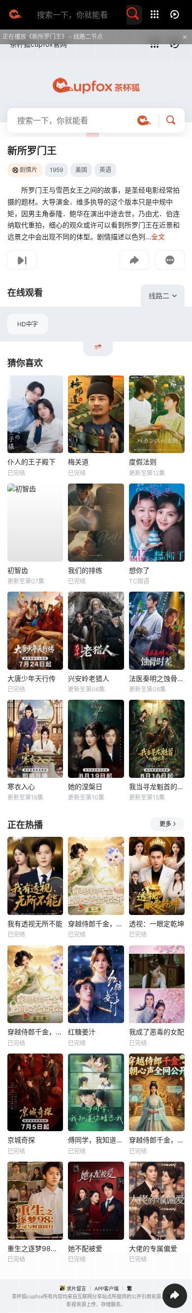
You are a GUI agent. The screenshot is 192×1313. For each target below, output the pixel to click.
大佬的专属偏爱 (153, 1248)
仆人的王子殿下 (31, 461)
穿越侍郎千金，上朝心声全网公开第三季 (35, 1032)
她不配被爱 (85, 1248)
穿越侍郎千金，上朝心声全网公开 (157, 1140)
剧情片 (28, 169)
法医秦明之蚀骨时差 (157, 678)
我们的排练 (85, 570)
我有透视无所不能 (35, 923)
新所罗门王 (32, 151)
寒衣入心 (21, 786)
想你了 (139, 570)
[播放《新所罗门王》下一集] (22, 260)
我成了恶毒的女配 (156, 1032)
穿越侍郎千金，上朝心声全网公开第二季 (96, 923)
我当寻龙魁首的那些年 (157, 786)
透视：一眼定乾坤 (156, 923)
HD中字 (27, 324)
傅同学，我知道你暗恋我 (96, 1140)
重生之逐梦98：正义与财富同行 (35, 1248)
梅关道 (78, 461)
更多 (165, 824)
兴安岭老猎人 (88, 678)
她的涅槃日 (85, 786)
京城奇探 (21, 1140)
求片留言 (76, 1288)
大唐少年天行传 (31, 678)
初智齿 (17, 570)
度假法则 (143, 461)
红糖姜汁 (82, 1032)
